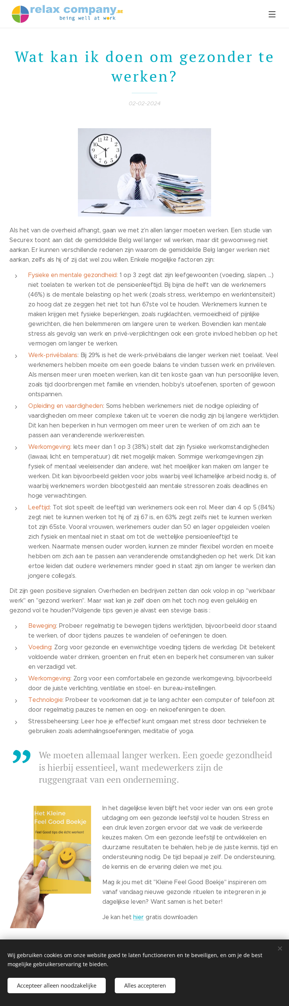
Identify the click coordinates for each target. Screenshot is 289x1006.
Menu (272, 13)
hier (138, 917)
